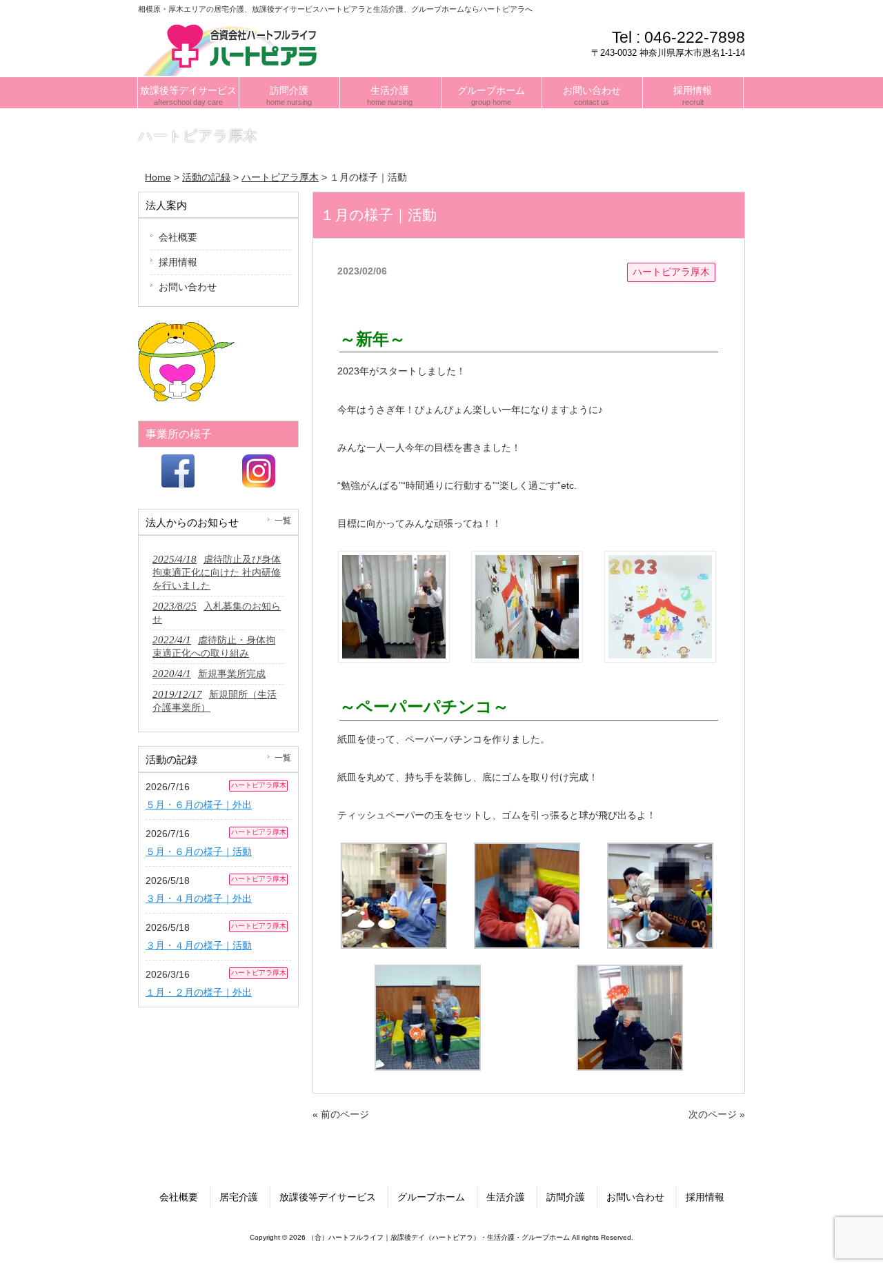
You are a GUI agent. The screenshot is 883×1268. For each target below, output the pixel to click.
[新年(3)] (660, 560)
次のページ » (716, 1114)
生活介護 (505, 1196)
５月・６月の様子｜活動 (199, 851)
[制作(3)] (660, 852)
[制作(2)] (527, 852)
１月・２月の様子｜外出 (199, 992)
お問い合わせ (188, 286)
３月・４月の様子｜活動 (199, 945)
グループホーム (431, 1196)
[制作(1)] (394, 852)
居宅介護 (238, 1196)
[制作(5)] (630, 974)
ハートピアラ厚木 (671, 271)
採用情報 (178, 262)
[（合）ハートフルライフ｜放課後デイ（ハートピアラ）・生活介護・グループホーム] (234, 48)
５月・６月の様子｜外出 (199, 804)
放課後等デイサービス (327, 1196)
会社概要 (178, 237)
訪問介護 (565, 1196)
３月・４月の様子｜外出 (199, 898)
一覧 (283, 520)
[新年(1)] (394, 560)
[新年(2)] (527, 560)
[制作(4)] (428, 974)
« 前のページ (340, 1114)
